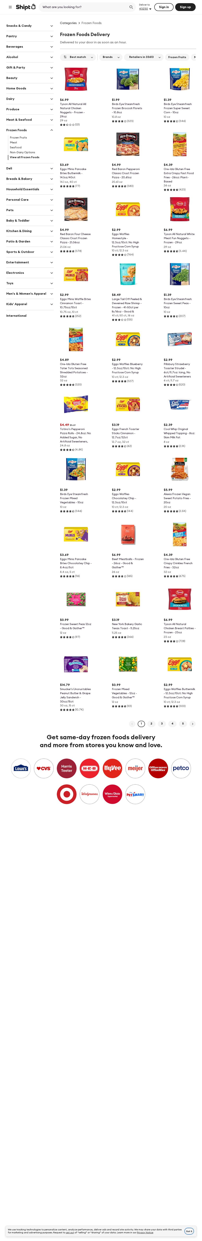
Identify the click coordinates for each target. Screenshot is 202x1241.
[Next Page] (192, 724)
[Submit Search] (131, 7)
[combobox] (83, 7)
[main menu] (10, 7)
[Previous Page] (132, 724)
